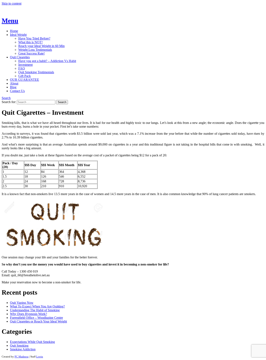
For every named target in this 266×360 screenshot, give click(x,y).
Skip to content (11, 3)
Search (6, 98)
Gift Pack (24, 76)
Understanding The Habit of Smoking (35, 310)
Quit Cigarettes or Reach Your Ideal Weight (38, 321)
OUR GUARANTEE (24, 79)
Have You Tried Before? (34, 38)
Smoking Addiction (23, 349)
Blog (13, 87)
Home (14, 31)
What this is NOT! (30, 42)
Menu (10, 20)
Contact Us (17, 91)
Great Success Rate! (31, 53)
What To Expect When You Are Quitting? (37, 306)
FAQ (21, 68)
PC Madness (21, 356)
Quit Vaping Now (21, 302)
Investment (25, 64)
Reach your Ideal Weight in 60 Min (41, 46)
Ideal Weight (18, 34)
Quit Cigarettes (20, 57)
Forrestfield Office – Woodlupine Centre (36, 317)
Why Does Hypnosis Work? (28, 314)
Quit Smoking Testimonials (36, 72)
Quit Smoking (19, 345)
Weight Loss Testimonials (35, 49)
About (14, 83)
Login (39, 356)
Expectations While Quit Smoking (32, 342)
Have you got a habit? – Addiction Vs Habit (47, 61)
